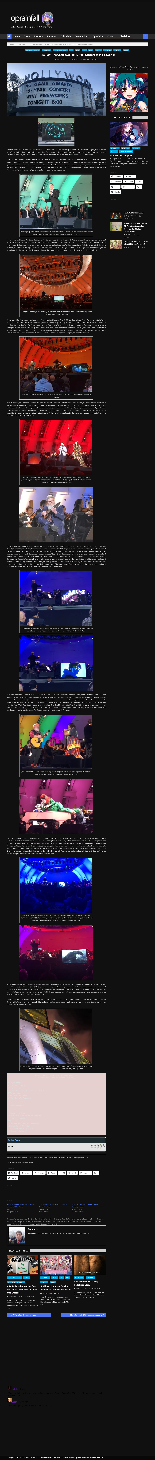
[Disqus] (56, 1349)
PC (71, 50)
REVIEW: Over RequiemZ (122, 155)
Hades (73, 1219)
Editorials (66, 36)
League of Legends (17, 1221)
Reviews (38, 36)
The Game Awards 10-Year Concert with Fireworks (30, 1224)
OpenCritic (98, 36)
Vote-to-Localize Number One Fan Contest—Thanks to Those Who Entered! (22, 1289)
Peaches (48, 1221)
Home (17, 36)
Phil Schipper (95, 1289)
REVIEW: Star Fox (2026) (133, 213)
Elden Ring (35, 1219)
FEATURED (46, 50)
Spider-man (56, 1221)
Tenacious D (89, 1221)
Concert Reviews (32, 50)
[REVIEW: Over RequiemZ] (129, 134)
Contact (111, 36)
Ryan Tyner (30, 1296)
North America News (15, 1282)
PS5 (90, 50)
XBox (126, 50)
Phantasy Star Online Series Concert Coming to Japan (85, 1205)
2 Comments (93, 59)
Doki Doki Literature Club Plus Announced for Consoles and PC (55, 1287)
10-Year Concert (19, 1219)
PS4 (84, 50)
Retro (98, 50)
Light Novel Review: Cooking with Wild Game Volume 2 (136, 243)
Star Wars (63, 1221)
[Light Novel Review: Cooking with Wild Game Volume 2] (116, 244)
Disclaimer (125, 36)
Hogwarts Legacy (82, 1219)
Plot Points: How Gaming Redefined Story (86, 1283)
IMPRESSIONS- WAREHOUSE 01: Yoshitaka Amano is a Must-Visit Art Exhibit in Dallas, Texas (135, 227)
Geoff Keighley (57, 1219)
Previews (52, 36)
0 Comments (141, 159)
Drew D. (142, 247)
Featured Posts (121, 117)
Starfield (82, 1221)
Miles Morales (39, 1221)
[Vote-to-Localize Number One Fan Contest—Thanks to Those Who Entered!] (22, 1265)
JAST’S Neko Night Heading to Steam (23, 1315)
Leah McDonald (129, 218)
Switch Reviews (126, 151)
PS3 (77, 50)
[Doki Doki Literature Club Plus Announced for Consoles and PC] (56, 1265)
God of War (66, 1219)
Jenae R (59, 1293)
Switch (117, 50)
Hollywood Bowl (94, 1219)
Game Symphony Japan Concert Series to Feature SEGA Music (21, 1205)
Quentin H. (74, 59)
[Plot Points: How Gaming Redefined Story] (90, 1265)
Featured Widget (60, 50)
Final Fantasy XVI (45, 1219)
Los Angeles (29, 1221)
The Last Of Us (53, 1224)
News (27, 36)
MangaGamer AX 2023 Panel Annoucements (86, 1315)
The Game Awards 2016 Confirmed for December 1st (53, 1205)
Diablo (28, 1219)
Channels (45, 1277)
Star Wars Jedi (73, 1221)
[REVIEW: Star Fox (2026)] (116, 216)
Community (81, 36)
